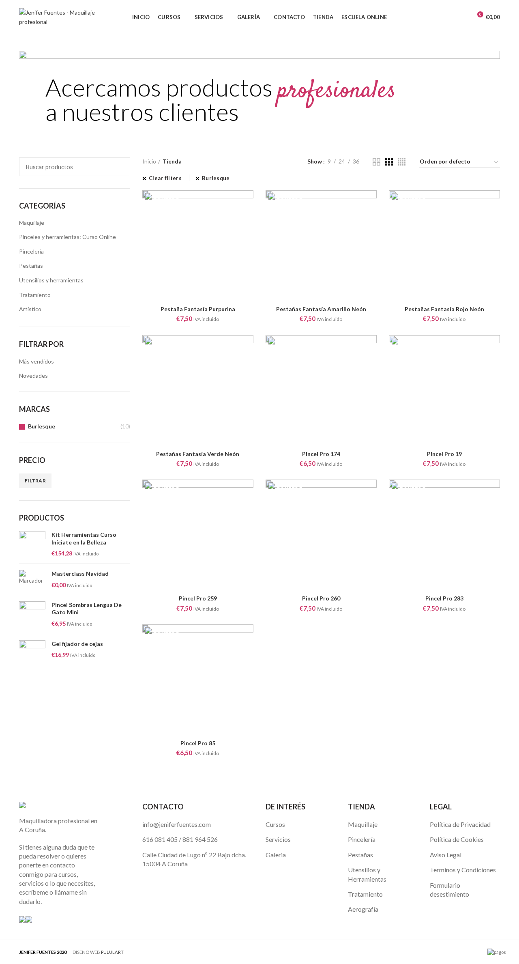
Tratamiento (35, 294)
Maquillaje (31, 222)
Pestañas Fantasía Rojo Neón (444, 309)
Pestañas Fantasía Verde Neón (197, 453)
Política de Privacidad (460, 824)
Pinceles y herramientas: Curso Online (67, 236)
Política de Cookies (457, 839)
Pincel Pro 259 (198, 598)
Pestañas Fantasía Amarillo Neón (321, 309)
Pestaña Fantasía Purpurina (198, 309)
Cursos (275, 824)
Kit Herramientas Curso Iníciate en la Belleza (83, 538)
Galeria (276, 855)
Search (119, 166)
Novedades (33, 375)
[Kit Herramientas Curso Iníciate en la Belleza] (32, 544)
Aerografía (363, 909)
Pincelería (31, 251)
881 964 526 (200, 839)
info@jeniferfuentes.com (176, 824)
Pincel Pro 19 (444, 453)
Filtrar (35, 481)
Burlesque (41, 426)
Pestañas (31, 265)
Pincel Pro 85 (197, 743)
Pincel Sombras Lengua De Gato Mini (86, 608)
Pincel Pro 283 (444, 598)
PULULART (112, 952)
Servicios (278, 839)
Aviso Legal (445, 855)
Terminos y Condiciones (463, 870)
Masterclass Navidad (80, 573)
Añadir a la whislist (247, 203)
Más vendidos (36, 361)
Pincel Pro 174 (321, 453)
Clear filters (165, 178)
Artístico (30, 309)
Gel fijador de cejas (77, 643)
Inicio (149, 161)
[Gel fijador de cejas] (32, 653)
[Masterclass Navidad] (32, 579)
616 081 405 (160, 839)
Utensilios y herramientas (51, 280)
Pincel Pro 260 (321, 598)
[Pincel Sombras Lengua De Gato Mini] (32, 614)
